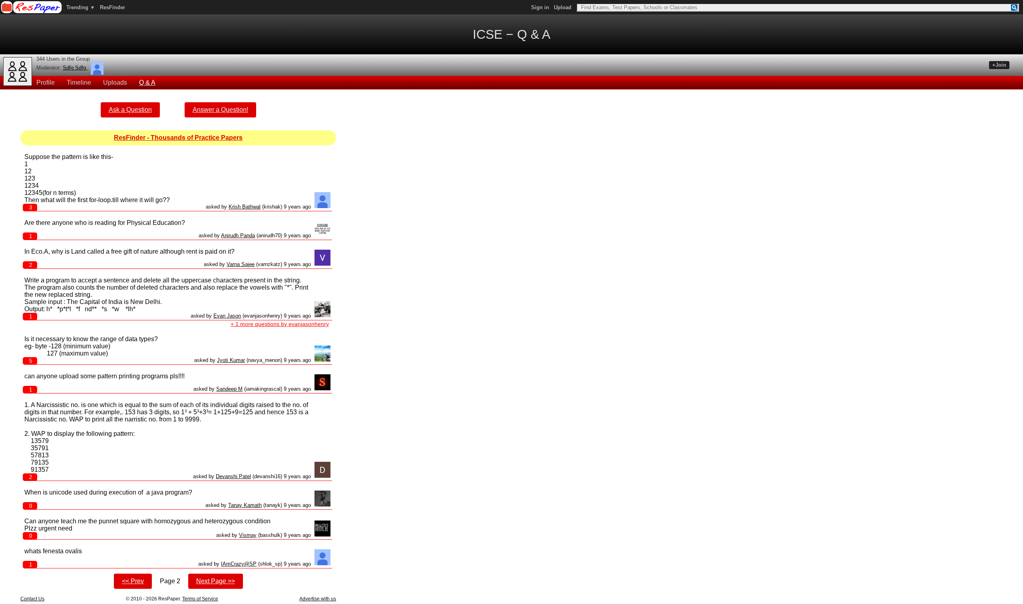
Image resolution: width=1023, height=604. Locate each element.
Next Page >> (215, 581)
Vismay (248, 535)
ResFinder (112, 7)
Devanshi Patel (233, 476)
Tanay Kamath (245, 505)
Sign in (540, 7)
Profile (45, 82)
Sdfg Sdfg (75, 68)
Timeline (79, 82)
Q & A (147, 82)
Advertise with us (317, 599)
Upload (562, 7)
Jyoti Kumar (231, 360)
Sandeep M (229, 389)
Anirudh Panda (238, 235)
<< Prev (133, 581)
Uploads (115, 82)
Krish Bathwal (245, 207)
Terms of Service (200, 599)
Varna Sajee (241, 264)
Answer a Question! (220, 109)
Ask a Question (130, 109)
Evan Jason (227, 316)
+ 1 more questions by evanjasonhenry (280, 324)
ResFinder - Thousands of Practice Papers (178, 137)
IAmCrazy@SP (239, 564)
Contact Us (32, 599)
